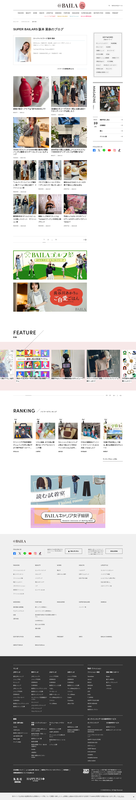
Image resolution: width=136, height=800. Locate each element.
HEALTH (41, 13)
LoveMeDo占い (39, 620)
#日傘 (107, 54)
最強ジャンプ (17, 685)
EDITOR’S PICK (98, 13)
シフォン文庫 (53, 744)
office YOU (71, 703)
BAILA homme (74, 16)
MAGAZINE (75, 13)
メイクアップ (38, 578)
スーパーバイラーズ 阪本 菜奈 (44, 38)
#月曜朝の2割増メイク (102, 72)
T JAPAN (90, 697)
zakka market (91, 760)
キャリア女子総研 (50, 16)
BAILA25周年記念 (86, 16)
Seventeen (91, 676)
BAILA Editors (40, 645)
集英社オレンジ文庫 (55, 729)
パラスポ (108, 688)
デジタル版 (103, 136)
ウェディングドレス (18, 611)
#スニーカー (99, 47)
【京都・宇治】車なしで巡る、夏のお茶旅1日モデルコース (113, 445)
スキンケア (38, 574)
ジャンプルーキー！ (18, 697)
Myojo (108, 676)
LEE (89, 691)
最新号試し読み (105, 120)
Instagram (42, 53)
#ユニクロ (109, 68)
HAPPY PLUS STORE (94, 739)
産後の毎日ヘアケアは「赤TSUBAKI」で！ (29, 109)
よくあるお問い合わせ (32, 770)
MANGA (103, 602)
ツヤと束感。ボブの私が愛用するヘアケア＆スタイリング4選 (45, 445)
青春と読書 (16, 739)
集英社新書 (34, 741)
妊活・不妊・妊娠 (83, 578)
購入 (101, 131)
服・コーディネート (18, 574)
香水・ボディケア (39, 582)
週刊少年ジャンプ (18, 676)
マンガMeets (53, 703)
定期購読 (102, 125)
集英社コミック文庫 (19, 706)
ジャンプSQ (16, 679)
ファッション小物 (18, 578)
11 (56, 239)
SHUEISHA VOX (92, 742)
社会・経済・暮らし (105, 582)
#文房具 (108, 47)
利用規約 (66, 770)
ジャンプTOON (17, 691)
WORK (35, 13)
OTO (89, 727)
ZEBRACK (16, 694)
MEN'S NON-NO (92, 703)
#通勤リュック (100, 50)
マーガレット (53, 691)
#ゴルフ (98, 65)
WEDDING (58, 13)
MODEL (107, 13)
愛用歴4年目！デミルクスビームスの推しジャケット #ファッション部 (24, 219)
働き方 (59, 570)
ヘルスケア (82, 570)
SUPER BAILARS (86, 13)
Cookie (69, 697)
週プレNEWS (110, 679)
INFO (80, 637)
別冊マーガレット (54, 694)
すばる (15, 727)
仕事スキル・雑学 (61, 574)
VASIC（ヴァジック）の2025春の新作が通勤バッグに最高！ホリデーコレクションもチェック (30, 152)
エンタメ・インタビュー (107, 570)
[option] (32, 366)
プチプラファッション (19, 586)
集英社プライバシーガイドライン (51, 770)
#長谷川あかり (100, 61)
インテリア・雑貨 (105, 574)
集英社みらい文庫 (73, 727)
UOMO (90, 706)
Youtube (54, 53)
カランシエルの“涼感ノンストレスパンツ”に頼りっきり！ (67, 380)
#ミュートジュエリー (102, 43)
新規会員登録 (114, 551)
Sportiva (108, 685)
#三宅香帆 (110, 61)
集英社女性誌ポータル (117, 5)
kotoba (33, 749)
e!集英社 (33, 752)
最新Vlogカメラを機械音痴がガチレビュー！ (31, 378)
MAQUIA (90, 685)
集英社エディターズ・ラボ (113, 730)
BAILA (89, 682)
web (60, 53)
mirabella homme (92, 757)
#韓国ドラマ (115, 58)
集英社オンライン (93, 709)
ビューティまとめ (40, 590)
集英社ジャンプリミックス (21, 703)
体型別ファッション (18, 590)
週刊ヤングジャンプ (37, 694)
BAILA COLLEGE (63, 16)
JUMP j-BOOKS (54, 732)
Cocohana (70, 700)
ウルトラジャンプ (36, 711)
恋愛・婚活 (16, 618)
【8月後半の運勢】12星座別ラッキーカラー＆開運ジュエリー (103, 380)
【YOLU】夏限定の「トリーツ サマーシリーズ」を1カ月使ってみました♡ (90, 445)
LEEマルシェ (91, 745)
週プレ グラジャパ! (111, 682)
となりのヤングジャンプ (38, 705)
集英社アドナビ (110, 727)
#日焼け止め (99, 68)
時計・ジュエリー (17, 582)
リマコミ (52, 700)
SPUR (89, 688)
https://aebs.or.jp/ (108, 780)
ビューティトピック (40, 570)
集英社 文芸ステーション (20, 733)
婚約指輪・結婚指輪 (18, 607)
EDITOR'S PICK (18, 637)
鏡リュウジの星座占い (41, 607)
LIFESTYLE (49, 13)
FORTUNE (67, 13)
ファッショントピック (19, 570)
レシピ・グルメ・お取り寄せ (108, 578)
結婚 (14, 615)
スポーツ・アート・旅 (106, 586)
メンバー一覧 (82, 607)
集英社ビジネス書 (36, 738)
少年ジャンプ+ (17, 688)
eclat (89, 694)
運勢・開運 (38, 628)
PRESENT (115, 13)
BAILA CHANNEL (106, 637)
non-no (89, 679)
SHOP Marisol (92, 748)
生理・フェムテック (84, 574)
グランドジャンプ (36, 708)
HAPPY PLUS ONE (93, 700)
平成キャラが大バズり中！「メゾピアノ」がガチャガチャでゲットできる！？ (75, 219)
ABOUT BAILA (18, 645)
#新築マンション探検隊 (102, 58)
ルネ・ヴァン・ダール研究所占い (43, 611)
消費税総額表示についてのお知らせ (23, 773)
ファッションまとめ (18, 593)
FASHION (21, 13)
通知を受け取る (74, 551)
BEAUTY (28, 13)
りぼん (51, 688)
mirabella (90, 754)
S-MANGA (16, 700)
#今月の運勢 (99, 54)
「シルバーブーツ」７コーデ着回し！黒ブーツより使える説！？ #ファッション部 (24, 185)
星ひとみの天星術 (40, 624)
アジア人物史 (17, 742)
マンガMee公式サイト (55, 697)
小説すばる (16, 730)
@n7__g (47, 53)
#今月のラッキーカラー (110, 65)
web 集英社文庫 (17, 736)
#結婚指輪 (113, 43)
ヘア (36, 586)
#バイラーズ (110, 50)
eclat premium (92, 751)
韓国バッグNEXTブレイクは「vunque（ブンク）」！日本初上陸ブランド (49, 219)
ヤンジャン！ (34, 702)
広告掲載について (18, 770)
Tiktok (34, 53)
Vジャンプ (16, 682)
